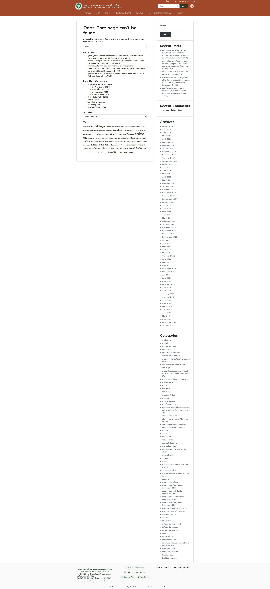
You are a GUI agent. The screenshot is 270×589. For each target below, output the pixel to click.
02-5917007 (89, 578)
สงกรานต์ (87, 145)
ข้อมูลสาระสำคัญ (105, 134)
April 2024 (166, 215)
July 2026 (166, 129)
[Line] (137, 572)
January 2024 (168, 224)
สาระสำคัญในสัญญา (95, 107)
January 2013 (167, 325)
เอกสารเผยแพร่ (97, 92)
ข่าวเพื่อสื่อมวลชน (98, 89)
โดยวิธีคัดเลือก (102, 153)
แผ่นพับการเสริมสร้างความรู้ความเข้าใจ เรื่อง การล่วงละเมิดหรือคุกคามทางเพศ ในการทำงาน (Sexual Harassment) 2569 (116, 69)
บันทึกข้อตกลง (167, 440)
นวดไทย (94, 138)
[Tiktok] (144, 572)
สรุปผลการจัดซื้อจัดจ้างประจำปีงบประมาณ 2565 (173, 486)
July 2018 (166, 309)
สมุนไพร (104, 144)
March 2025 (167, 180)
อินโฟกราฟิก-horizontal (171, 524)
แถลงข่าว (122, 148)
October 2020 (168, 284)
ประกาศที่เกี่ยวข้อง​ (169, 446)
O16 (113, 127)
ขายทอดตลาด (167, 382)
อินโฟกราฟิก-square (170, 527)
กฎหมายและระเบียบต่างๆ (171, 352)
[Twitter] (141, 572)
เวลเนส (117, 148)
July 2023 (166, 240)
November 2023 (169, 230)
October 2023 (168, 234)
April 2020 (166, 290)
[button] (98, 13)
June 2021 (166, 278)
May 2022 (166, 262)
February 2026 (168, 145)
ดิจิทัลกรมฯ (166, 437)
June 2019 (166, 300)
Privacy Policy (97, 581)
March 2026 (167, 142)
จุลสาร (164, 433)
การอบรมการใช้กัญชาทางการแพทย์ (175, 379)
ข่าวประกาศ (166, 392)
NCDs (109, 127)
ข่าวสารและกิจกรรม (123, 13)
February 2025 (168, 183)
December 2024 (169, 189)
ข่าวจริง (165, 385)
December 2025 (169, 151)
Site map (80, 581)
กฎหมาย (139, 13)
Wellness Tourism (126, 126)
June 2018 (166, 313)
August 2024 (167, 202)
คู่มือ (132, 134)
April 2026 (166, 139)
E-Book (165, 343)
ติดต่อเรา (174, 1)
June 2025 (166, 170)
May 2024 (166, 211)
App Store (144, 577)
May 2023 (166, 246)
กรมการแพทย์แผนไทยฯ (96, 84)
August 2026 (167, 126)
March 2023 (167, 253)
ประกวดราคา (101, 138)
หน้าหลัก (88, 13)
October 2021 (168, 272)
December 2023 (169, 227)
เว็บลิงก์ (168, 1)
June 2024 (166, 208)
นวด (89, 138)
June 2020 (166, 287)
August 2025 (167, 164)
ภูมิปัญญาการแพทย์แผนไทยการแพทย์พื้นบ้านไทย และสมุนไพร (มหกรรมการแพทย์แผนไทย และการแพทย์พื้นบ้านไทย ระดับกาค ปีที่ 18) (115, 57)
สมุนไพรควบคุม (113, 145)
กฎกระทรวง (166, 349)
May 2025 (166, 174)
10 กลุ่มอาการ (86, 127)
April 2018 (166, 319)
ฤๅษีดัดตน (139, 142)
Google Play (129, 577)
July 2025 (166, 167)
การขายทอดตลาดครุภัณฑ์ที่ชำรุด (103, 131)
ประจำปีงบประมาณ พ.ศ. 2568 (115, 138)
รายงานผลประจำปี (169, 470)
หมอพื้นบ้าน (90, 148)
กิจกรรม (93, 134)
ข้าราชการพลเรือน (123, 134)
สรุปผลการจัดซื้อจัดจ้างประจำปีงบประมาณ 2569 (173, 503)
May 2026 (166, 136)
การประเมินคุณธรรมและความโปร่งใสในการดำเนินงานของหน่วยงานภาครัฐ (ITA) (175, 373)
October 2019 (168, 297)
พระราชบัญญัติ (167, 455)
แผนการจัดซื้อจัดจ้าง (135, 148)
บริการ (107, 13)
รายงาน (165, 461)
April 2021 (166, 281)
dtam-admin (169, 110)
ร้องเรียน (181, 1)
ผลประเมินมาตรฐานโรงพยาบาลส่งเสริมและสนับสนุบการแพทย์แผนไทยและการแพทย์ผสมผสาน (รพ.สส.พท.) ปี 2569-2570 (116, 62)
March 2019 (167, 306)
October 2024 (168, 196)
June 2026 (166, 132)
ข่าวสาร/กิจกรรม (98, 94)
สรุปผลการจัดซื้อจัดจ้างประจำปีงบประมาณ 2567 (173, 492)
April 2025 (166, 177)
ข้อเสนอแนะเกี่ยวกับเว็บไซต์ (136, 568)
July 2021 (166, 275)
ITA (149, 13)
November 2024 (169, 193)
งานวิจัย (165, 430)
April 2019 (166, 303)
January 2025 (168, 186)
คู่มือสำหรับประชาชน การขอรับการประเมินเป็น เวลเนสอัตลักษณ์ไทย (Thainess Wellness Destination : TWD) (175, 92)
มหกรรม (101, 141)
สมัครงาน (91, 99)
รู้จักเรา (97, 13)
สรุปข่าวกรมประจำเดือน (171, 482)
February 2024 (168, 221)
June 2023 (166, 243)
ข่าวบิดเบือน (166, 388)
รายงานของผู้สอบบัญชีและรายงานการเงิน (125, 141)
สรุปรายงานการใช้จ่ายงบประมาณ (174, 508)
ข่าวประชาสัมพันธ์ (98, 87)
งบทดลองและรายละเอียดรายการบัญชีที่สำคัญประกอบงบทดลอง (174, 426)
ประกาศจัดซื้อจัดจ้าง (95, 97)
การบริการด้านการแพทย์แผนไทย (174, 364)
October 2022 (168, 256)
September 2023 (169, 237)
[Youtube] (129, 572)
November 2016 (169, 322)
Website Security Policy (103, 582)
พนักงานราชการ (93, 142)
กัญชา (138, 127)
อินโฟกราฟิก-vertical (170, 530)
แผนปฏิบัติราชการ (168, 548)
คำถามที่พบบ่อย (190, 1)
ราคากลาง (109, 141)
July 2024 (166, 205)
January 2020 (168, 294)
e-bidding (92, 104)
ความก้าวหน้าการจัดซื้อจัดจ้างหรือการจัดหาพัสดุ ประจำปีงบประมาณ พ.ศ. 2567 (176, 410)
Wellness (117, 127)
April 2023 (166, 249)
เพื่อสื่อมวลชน (110, 148)
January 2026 (168, 148)
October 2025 (168, 158)
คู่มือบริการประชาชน (169, 416)
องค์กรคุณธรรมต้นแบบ (162, 13)
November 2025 (169, 155)
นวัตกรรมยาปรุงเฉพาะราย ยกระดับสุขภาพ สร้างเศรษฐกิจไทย (110, 66)
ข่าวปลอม (165, 398)
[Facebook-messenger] (125, 572)
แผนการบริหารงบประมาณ (90, 153)
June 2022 (166, 259)
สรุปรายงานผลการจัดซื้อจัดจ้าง (130, 144)
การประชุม (118, 130)
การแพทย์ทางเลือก (131, 130)
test (180, 110)
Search (163, 25)
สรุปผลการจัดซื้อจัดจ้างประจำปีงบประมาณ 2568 (173, 498)
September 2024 (169, 199)
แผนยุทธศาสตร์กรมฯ (170, 552)
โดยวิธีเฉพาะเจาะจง (95, 102)
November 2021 (169, 268)
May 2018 (166, 316)
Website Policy (88, 581)
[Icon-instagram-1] (133, 572)
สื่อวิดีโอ (165, 517)
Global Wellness (169, 346)
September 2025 (169, 161)
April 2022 (166, 265)
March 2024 (167, 218)
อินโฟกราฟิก (99, 148)
